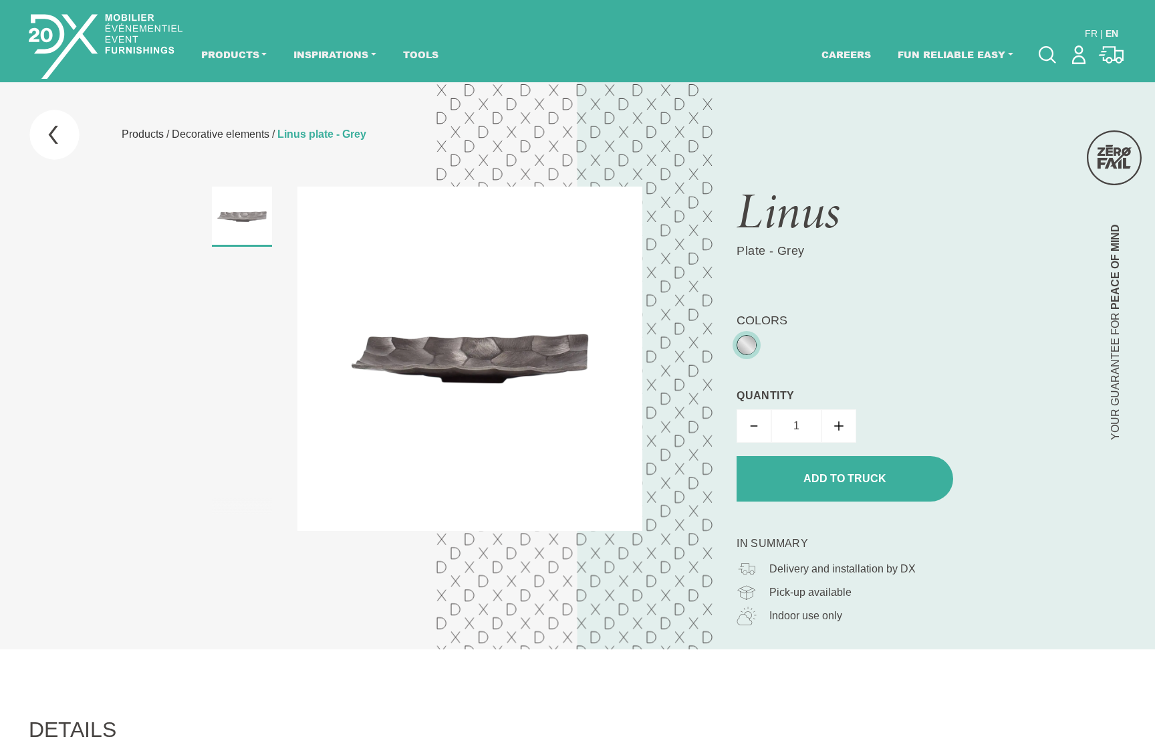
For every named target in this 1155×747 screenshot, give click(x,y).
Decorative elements (220, 134)
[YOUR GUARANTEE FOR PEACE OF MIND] (1114, 157)
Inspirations (330, 54)
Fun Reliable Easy (951, 54)
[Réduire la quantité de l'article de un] (754, 426)
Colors (762, 320)
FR (1091, 33)
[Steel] (747, 345)
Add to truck (844, 478)
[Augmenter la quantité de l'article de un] (838, 426)
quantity (765, 395)
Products (230, 54)
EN (1112, 33)
